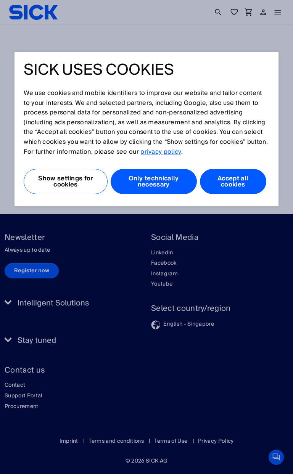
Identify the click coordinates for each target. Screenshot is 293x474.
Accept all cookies (232, 181)
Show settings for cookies (65, 181)
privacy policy (160, 151)
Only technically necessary (154, 181)
